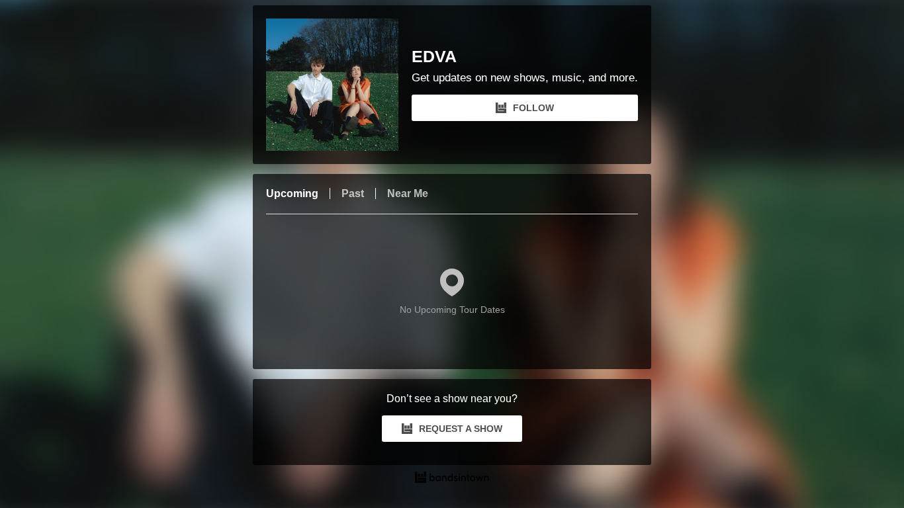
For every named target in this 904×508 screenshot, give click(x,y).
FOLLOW (533, 108)
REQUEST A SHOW (460, 428)
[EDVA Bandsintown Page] (339, 85)
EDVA (434, 56)
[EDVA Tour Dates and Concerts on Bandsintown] (452, 479)
